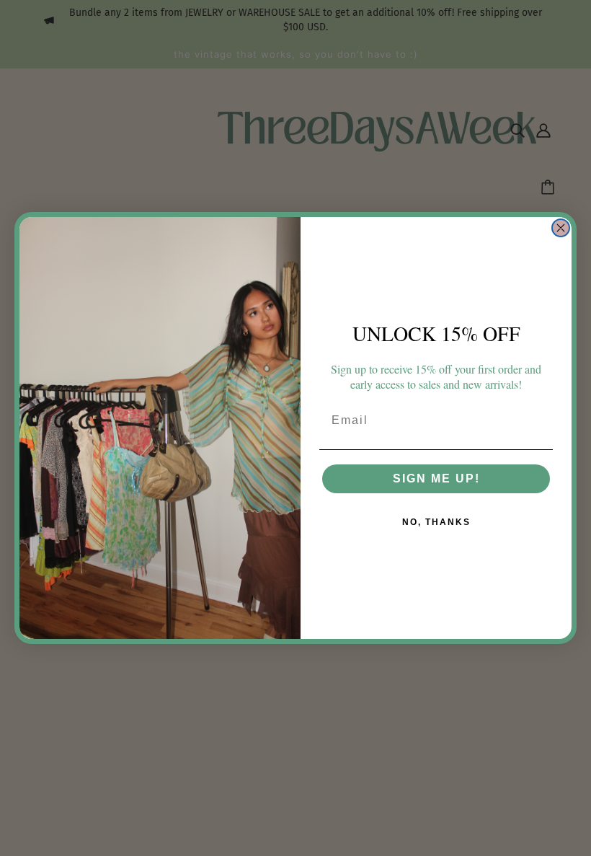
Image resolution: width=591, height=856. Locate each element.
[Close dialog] (560, 228)
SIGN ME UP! (436, 478)
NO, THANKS (436, 522)
